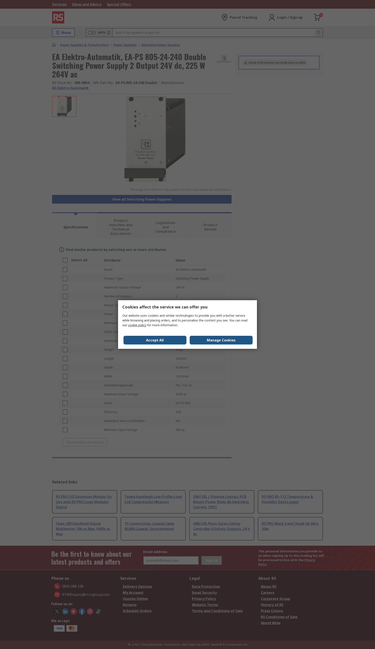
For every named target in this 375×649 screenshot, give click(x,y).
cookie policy (137, 325)
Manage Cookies (221, 340)
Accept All (155, 340)
